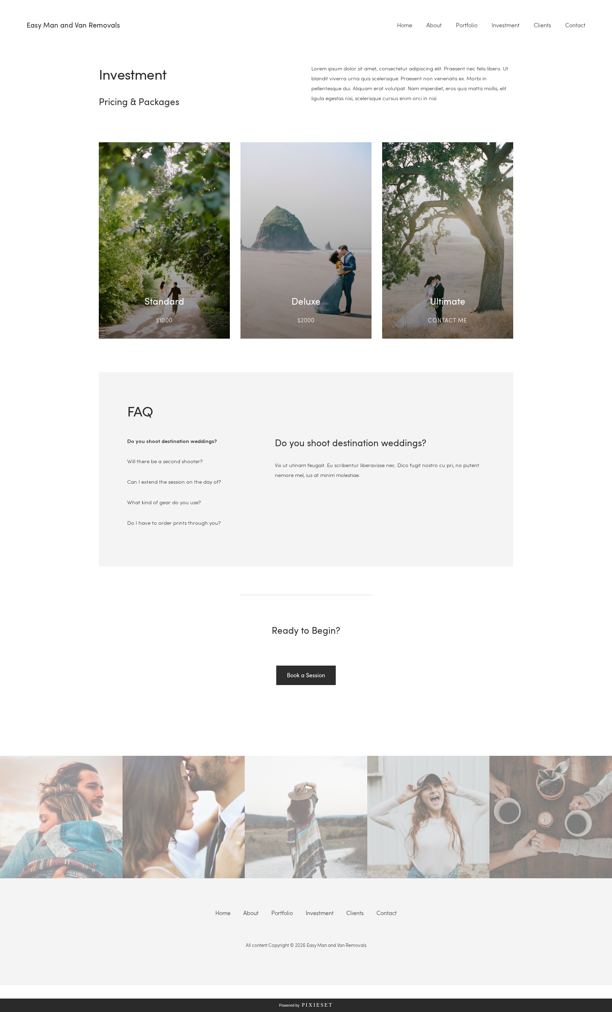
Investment (506, 25)
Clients (542, 25)
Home (404, 25)
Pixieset (317, 1005)
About (434, 25)
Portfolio (466, 25)
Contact (575, 25)
